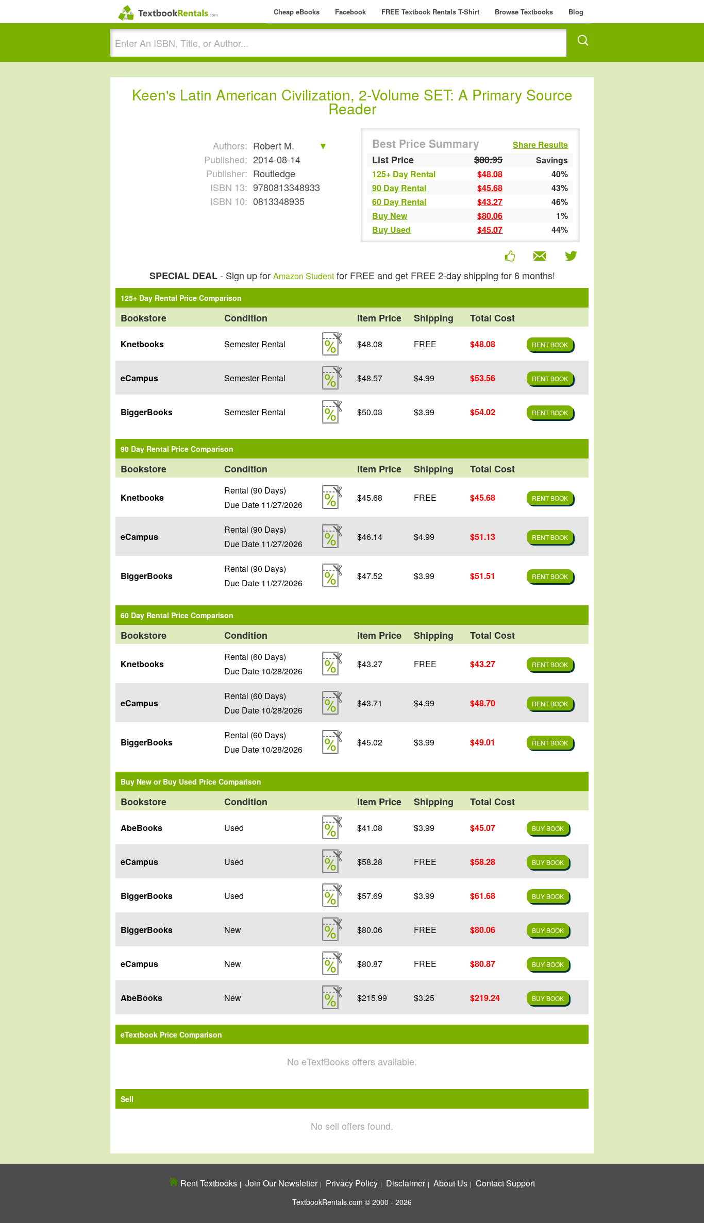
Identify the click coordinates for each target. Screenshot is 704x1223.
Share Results (540, 145)
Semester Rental (255, 344)
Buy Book (548, 828)
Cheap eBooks (297, 11)
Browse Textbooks (524, 11)
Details (332, 343)
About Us (450, 1183)
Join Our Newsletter (281, 1183)
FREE (425, 344)
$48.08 (489, 174)
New (232, 930)
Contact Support (505, 1183)
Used (234, 828)
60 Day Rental (399, 202)
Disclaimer (405, 1183)
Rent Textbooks (207, 1183)
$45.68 (489, 188)
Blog (575, 11)
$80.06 (489, 216)
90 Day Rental (399, 188)
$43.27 (489, 202)
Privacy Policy (352, 1183)
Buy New (389, 216)
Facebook (350, 11)
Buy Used (391, 229)
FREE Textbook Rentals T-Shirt (430, 11)
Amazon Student (303, 276)
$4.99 (424, 378)
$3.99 (424, 412)
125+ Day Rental (403, 174)
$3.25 (424, 998)
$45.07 (489, 229)
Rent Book (550, 344)
